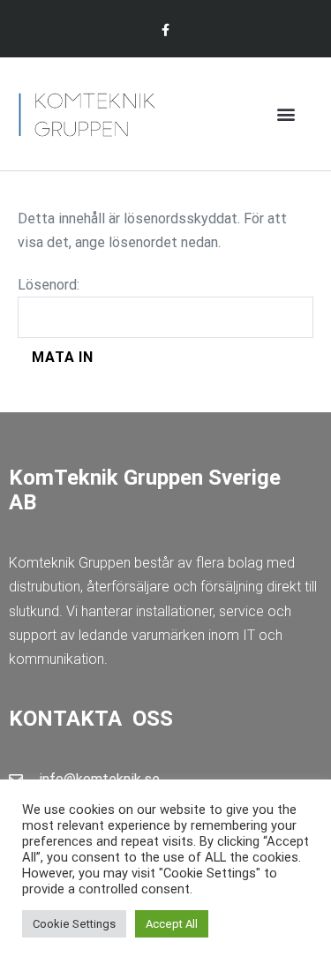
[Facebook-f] (165, 30)
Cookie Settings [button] (74, 923)
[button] (285, 114)
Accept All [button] (172, 923)
